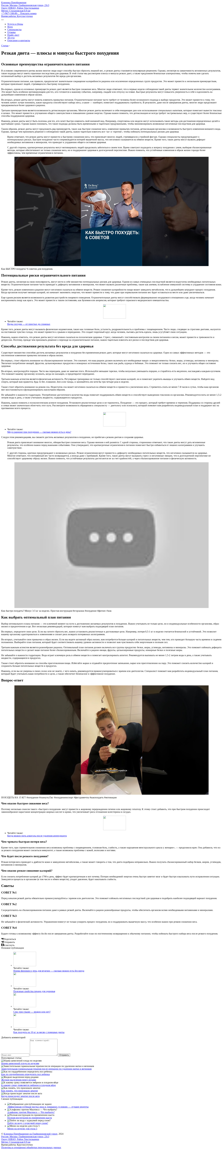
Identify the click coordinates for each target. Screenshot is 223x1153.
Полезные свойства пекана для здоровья (34, 991)
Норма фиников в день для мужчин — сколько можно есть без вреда (48, 971)
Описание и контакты (18, 40)
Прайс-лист (13, 35)
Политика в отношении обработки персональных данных (31, 1147)
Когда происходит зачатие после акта (20, 1096)
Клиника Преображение (13, 2)
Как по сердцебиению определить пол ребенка (25, 1074)
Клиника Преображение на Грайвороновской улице (30, 1134)
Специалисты (14, 29)
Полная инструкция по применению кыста (29, 1117)
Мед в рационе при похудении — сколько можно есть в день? (39, 432)
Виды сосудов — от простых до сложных (28, 324)
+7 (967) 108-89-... (19, 13)
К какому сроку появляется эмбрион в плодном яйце (28, 1085)
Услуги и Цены (15, 24)
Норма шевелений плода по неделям (20, 1063)
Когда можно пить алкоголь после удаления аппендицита (37, 835)
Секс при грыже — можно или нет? (32, 1011)
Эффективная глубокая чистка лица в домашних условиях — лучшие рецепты (48, 1106)
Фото (10, 26)
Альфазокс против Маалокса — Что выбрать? (31, 1112)
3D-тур (11, 37)
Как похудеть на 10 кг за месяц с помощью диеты (38, 1032)
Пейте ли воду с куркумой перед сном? (27, 1123)
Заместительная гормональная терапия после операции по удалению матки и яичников (46, 1069)
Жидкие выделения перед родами (18, 1079)
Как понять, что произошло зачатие (19, 1090)
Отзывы (11, 32)
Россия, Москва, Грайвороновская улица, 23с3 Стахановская (25, 8)
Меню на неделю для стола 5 (22, 1128)
